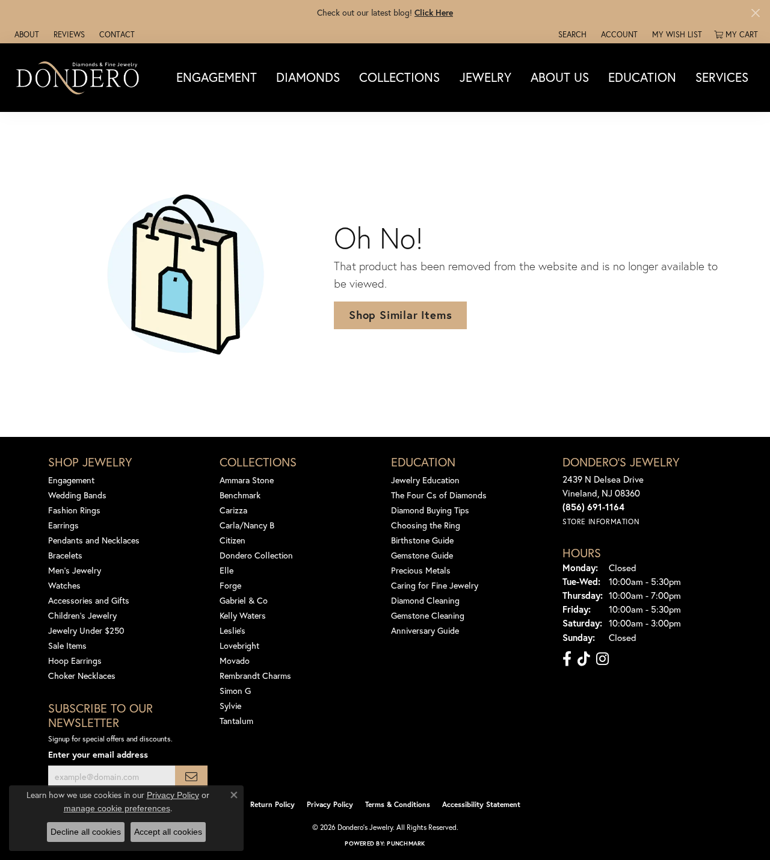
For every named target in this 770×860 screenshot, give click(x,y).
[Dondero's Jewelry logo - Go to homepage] (80, 77)
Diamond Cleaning (425, 600)
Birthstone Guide (422, 540)
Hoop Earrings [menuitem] (75, 660)
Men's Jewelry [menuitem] (74, 570)
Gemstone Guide (422, 555)
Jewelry (485, 77)
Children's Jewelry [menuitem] (82, 615)
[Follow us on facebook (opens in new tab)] (566, 659)
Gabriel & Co (244, 600)
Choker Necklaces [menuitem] (82, 675)
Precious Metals (421, 570)
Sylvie (230, 705)
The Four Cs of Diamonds (439, 495)
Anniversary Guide (425, 630)
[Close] (755, 12)
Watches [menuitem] (64, 585)
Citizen (232, 540)
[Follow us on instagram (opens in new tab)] (602, 659)
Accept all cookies (168, 832)
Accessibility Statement (481, 804)
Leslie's (232, 630)
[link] (25, 34)
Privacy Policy (330, 804)
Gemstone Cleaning (427, 615)
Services (721, 77)
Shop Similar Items (400, 315)
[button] (571, 34)
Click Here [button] (433, 12)
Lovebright (239, 645)
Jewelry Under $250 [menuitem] (86, 630)
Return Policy (272, 804)
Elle (226, 570)
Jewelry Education (425, 480)
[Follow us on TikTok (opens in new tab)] (584, 659)
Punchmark (406, 843)
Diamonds (308, 77)
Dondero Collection (256, 555)
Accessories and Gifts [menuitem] (88, 600)
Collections (399, 77)
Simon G (235, 690)
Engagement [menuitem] (71, 480)
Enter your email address (98, 754)
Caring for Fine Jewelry (434, 585)
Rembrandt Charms (255, 675)
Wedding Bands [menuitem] (77, 495)
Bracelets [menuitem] (65, 555)
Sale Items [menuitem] (67, 645)
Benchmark (240, 495)
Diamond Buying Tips (430, 510)
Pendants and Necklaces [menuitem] (94, 540)
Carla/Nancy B (247, 525)
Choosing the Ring (425, 525)
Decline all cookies (86, 832)
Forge (230, 585)
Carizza (233, 510)
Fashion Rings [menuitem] (74, 510)
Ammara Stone (247, 480)
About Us (560, 77)
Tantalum (236, 720)
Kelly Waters (243, 615)
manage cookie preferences (117, 808)
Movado (235, 660)
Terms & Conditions (397, 804)
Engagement (216, 77)
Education (642, 77)
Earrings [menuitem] (63, 525)
